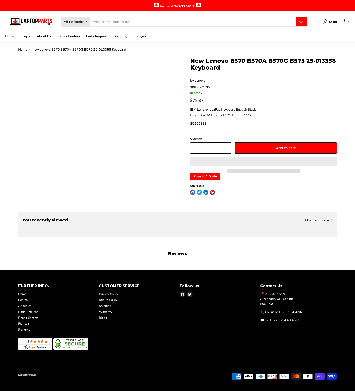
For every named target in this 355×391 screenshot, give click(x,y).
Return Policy (108, 300)
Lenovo (200, 80)
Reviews (24, 330)
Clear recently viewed (319, 220)
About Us (44, 36)
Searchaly (42, 379)
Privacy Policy (108, 294)
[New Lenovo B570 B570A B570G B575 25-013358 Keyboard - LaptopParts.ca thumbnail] (26, 69)
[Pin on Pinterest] (212, 192)
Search (23, 300)
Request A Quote (205, 176)
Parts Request (97, 36)
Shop (24, 36)
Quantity (196, 138)
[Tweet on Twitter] (199, 192)
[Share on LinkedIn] (205, 192)
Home (9, 36)
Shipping (120, 36)
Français (140, 36)
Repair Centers (68, 36)
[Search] (301, 21)
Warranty (105, 312)
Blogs (103, 318)
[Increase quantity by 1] (226, 148)
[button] (263, 161)
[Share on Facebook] (192, 192)
